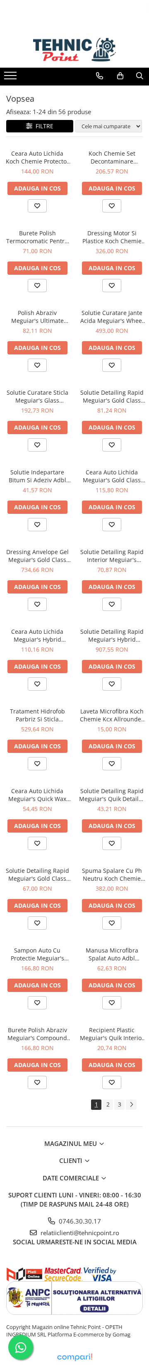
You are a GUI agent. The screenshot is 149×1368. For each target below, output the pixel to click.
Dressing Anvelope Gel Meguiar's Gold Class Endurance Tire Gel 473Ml (37, 556)
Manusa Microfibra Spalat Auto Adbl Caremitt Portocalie (111, 954)
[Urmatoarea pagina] (131, 1104)
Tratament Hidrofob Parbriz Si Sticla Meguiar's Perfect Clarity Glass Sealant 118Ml (37, 715)
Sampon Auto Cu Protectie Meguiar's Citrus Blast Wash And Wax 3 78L (37, 954)
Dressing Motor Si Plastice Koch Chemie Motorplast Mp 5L (112, 237)
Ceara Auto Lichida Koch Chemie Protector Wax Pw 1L (37, 157)
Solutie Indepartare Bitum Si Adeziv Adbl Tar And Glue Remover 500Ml (37, 476)
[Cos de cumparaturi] (120, 76)
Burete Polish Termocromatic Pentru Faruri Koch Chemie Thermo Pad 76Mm (37, 237)
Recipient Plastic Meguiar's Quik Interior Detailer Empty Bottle (112, 1034)
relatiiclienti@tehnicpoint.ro (79, 1233)
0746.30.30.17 (79, 1221)
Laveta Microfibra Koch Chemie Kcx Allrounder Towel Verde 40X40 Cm (112, 715)
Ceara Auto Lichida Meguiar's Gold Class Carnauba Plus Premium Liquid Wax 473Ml (112, 476)
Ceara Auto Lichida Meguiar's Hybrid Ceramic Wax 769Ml (37, 635)
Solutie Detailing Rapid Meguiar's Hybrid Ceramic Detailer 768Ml (111, 635)
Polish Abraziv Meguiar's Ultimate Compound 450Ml (37, 317)
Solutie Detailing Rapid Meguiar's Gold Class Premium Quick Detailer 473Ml (112, 396)
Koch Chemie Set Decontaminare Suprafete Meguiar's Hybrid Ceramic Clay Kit (111, 157)
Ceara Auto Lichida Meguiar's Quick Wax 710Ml (37, 795)
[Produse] (11, 78)
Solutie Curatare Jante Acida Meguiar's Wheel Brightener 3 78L (112, 317)
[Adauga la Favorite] (37, 206)
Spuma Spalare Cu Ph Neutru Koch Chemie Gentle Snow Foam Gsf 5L (112, 874)
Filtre (42, 126)
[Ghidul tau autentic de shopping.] (74, 1357)
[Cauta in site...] (139, 76)
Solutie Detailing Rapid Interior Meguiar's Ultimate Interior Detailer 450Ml (112, 556)
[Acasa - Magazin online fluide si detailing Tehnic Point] (74, 50)
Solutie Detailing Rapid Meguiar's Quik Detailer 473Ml (111, 795)
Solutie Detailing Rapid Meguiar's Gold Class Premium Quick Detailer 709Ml (37, 874)
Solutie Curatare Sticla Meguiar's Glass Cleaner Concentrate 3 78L (37, 396)
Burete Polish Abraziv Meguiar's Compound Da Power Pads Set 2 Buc (37, 1034)
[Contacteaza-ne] (99, 76)
